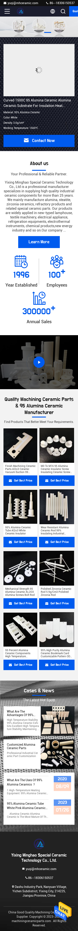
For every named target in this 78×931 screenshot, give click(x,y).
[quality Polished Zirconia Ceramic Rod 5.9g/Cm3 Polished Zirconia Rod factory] (57, 568)
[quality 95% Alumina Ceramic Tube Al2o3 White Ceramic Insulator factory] (20, 506)
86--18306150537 (62, 3)
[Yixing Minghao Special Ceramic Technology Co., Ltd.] (21, 11)
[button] (30, 32)
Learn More (39, 242)
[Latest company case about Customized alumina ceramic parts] (58, 754)
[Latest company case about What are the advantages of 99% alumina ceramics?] (58, 721)
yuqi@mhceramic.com (23, 3)
